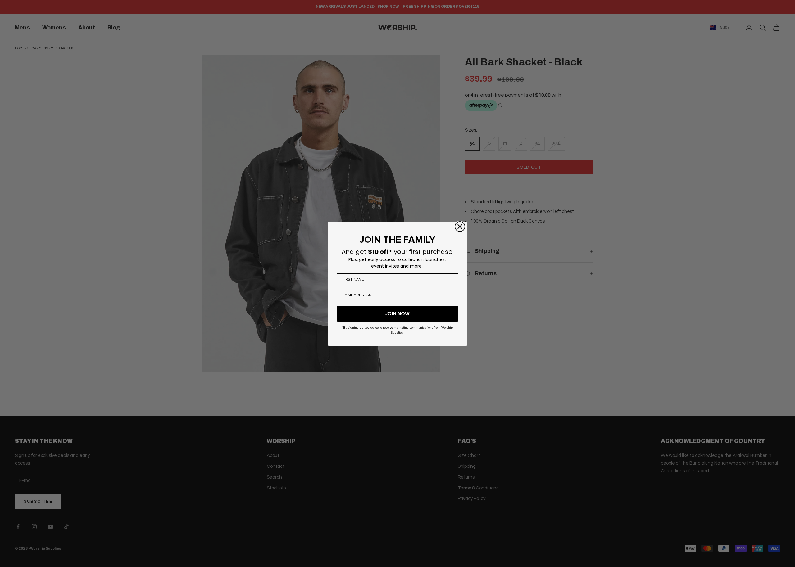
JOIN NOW (397, 313)
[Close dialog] (460, 227)
